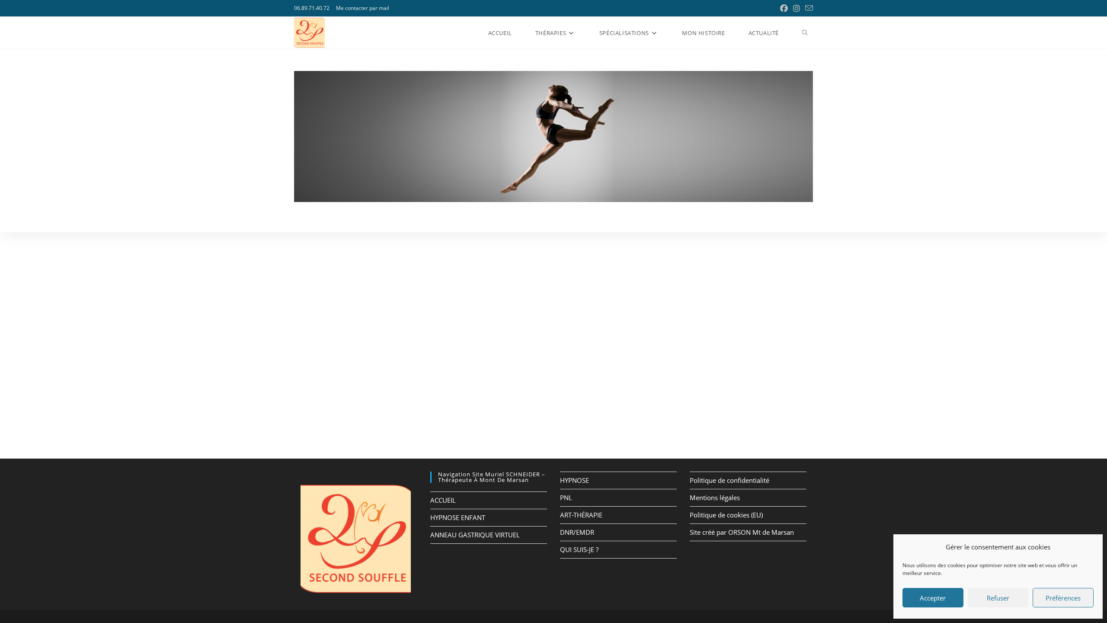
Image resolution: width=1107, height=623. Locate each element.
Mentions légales (715, 497)
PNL (566, 497)
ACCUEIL (443, 500)
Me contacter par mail (362, 8)
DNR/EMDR (577, 532)
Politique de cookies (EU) (726, 515)
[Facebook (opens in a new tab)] (783, 8)
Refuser (998, 598)
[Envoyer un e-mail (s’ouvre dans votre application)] (808, 8)
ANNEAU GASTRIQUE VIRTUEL (475, 534)
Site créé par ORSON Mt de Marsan (742, 532)
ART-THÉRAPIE (581, 515)
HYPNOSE (574, 480)
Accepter (933, 598)
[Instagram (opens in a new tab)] (796, 8)
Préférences (1063, 598)
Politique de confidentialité (729, 480)
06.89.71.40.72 (312, 8)
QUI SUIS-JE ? (579, 549)
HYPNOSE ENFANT (457, 517)
